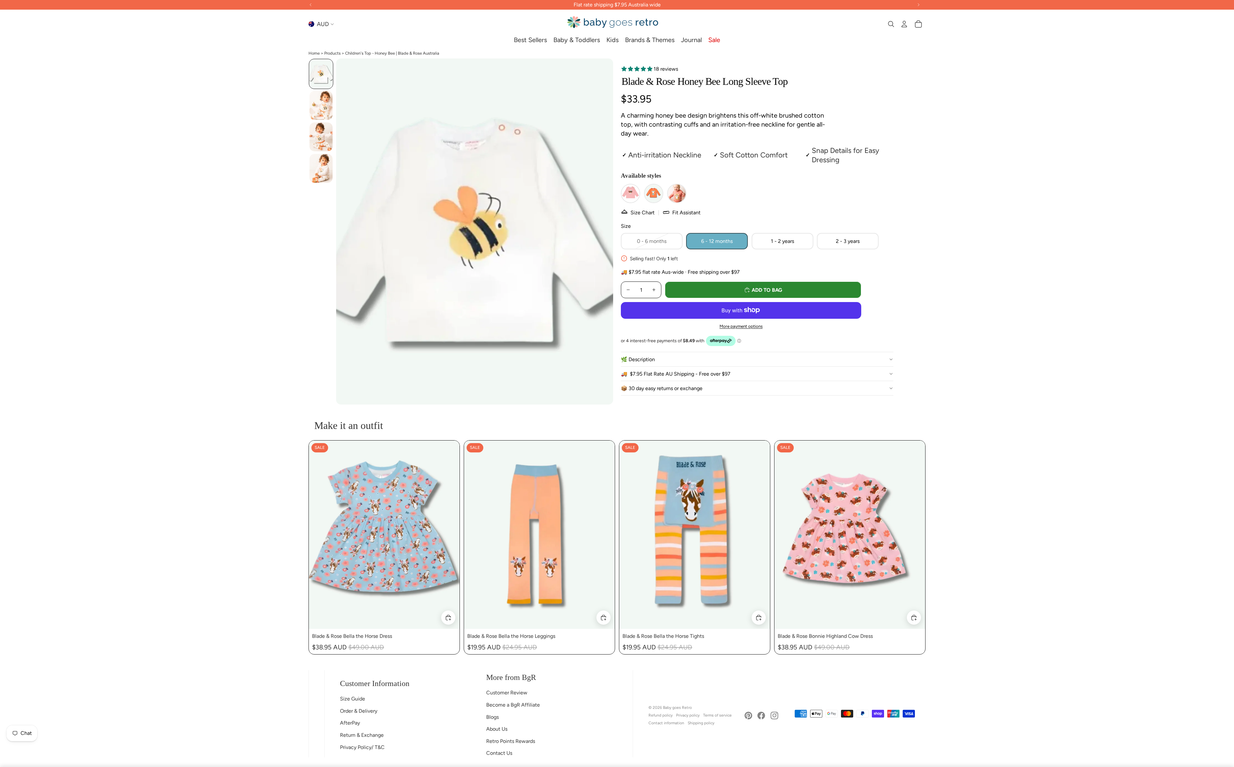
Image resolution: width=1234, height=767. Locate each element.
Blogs (492, 717)
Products (332, 53)
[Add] (448, 618)
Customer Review (506, 693)
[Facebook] (761, 715)
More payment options (741, 326)
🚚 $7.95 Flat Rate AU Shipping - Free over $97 (675, 373)
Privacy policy (688, 715)
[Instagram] (774, 715)
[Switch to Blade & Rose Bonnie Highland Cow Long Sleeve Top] (630, 193)
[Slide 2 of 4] (321, 105)
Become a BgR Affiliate (513, 705)
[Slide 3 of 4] (321, 136)
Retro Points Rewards (510, 741)
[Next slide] (450, 535)
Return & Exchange (362, 735)
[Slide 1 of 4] (321, 73)
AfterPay (350, 723)
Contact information (666, 723)
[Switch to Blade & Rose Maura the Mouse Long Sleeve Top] (653, 193)
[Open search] (891, 24)
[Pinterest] (748, 715)
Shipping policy (701, 723)
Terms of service (717, 715)
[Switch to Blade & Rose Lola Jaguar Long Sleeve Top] (676, 193)
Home (314, 53)
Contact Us (499, 753)
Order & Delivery (358, 711)
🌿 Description (638, 359)
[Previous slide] (318, 535)
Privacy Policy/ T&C (362, 747)
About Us (496, 729)
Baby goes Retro (677, 707)
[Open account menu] (904, 24)
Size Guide (352, 699)
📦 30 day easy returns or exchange (661, 388)
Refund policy (660, 715)
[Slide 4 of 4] (321, 168)
